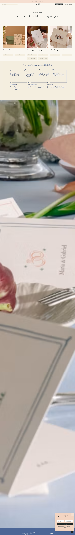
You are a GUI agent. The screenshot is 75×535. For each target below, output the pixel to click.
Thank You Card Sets (32, 58)
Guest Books (66, 55)
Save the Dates (20, 55)
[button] (72, 514)
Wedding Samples (8, 55)
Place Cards (55, 55)
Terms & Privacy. (61, 527)
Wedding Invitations (31, 55)
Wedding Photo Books (43, 58)
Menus (43, 55)
